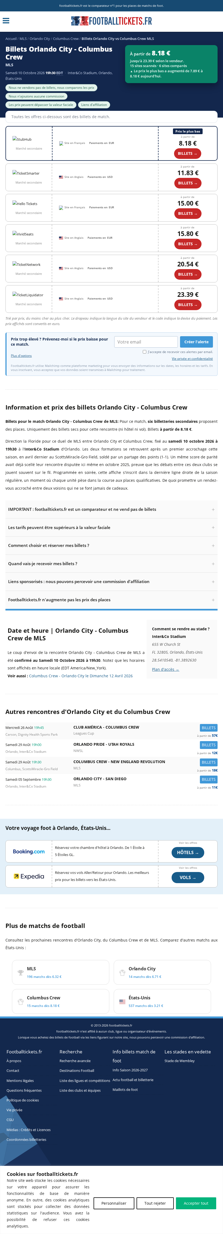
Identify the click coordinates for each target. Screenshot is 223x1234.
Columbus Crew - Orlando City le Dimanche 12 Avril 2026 (81, 675)
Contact (13, 1070)
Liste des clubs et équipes (80, 1090)
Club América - (145, 728)
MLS (23, 38)
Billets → (187, 153)
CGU (10, 1119)
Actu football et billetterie (133, 1080)
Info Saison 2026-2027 (130, 1070)
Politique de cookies (23, 1100)
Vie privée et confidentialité (192, 359)
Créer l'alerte (196, 341)
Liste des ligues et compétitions (85, 1080)
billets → (188, 182)
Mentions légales (20, 1080)
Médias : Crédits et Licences (29, 1130)
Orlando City (40, 38)
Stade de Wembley (180, 1061)
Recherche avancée (75, 1061)
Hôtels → (188, 852)
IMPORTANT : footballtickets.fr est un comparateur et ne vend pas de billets (82, 509)
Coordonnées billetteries (26, 1139)
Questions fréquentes (24, 1090)
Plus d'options (21, 356)
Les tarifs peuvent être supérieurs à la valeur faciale (59, 527)
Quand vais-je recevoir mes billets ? (42, 563)
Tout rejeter (155, 1203)
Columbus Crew (66, 38)
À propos (14, 1061)
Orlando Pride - (145, 746)
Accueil (11, 38)
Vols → (188, 877)
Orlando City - (145, 780)
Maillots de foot (125, 1089)
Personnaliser (113, 1203)
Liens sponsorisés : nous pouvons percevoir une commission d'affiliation (79, 581)
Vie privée (14, 1110)
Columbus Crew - (145, 763)
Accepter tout (196, 1203)
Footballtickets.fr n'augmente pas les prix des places (59, 599)
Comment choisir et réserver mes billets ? (48, 545)
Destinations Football (77, 1070)
